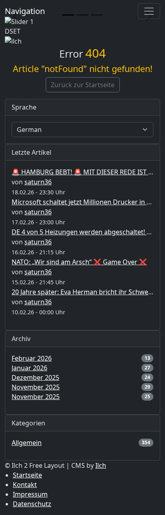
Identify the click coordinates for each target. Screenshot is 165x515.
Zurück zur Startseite (83, 84)
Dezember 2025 (35, 377)
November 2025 (36, 387)
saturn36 (38, 182)
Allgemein (27, 442)
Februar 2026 (32, 358)
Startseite (27, 475)
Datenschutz (32, 503)
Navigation (25, 11)
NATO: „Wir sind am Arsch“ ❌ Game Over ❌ (79, 262)
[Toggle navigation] (149, 11)
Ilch (100, 465)
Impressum (30, 494)
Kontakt (25, 484)
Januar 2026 (29, 367)
